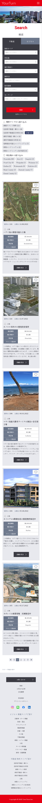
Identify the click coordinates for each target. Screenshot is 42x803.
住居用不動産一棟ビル (12, 129)
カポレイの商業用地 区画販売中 (17, 613)
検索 (21, 686)
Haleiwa (32, 166)
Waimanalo (19, 166)
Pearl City (8, 162)
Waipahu (21, 162)
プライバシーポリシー (21, 701)
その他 (21, 734)
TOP (3, 669)
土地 (29, 132)
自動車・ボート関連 (21, 719)
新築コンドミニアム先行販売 (15, 151)
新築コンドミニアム (11, 147)
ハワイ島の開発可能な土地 (14, 232)
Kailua (7, 166)
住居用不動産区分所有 (13, 132)
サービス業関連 (21, 746)
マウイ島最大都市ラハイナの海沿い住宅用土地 (20, 423)
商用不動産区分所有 (12, 140)
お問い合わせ (21, 680)
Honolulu (8, 159)
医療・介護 (21, 731)
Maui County (9, 169)
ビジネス (30, 41)
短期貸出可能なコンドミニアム (16, 143)
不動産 (11, 41)
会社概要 (21, 692)
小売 (21, 743)
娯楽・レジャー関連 (21, 740)
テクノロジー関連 (21, 749)
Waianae (33, 162)
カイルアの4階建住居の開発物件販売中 (19, 519)
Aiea (20, 159)
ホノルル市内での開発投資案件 (16, 326)
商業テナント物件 (11, 125)
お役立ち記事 (21, 689)
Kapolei (29, 159)
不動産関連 (21, 737)
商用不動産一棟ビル (12, 136)
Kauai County (10, 173)
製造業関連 (21, 728)
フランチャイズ (21, 725)
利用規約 (21, 698)
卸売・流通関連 (21, 753)
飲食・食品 (21, 722)
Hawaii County (25, 169)
